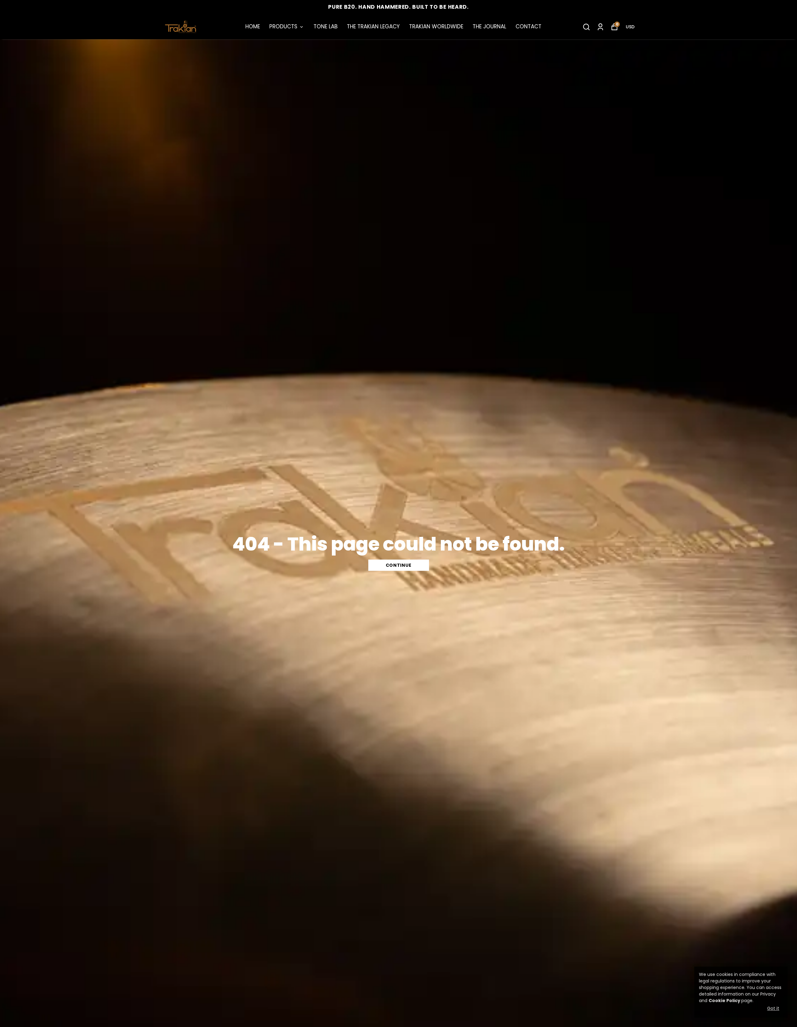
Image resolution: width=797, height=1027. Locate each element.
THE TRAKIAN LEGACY (373, 26)
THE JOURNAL (489, 26)
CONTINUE (399, 565)
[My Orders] (600, 27)
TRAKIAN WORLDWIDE (436, 26)
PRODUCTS (283, 26)
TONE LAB (325, 26)
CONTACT (528, 26)
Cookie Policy (724, 1000)
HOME (252, 26)
